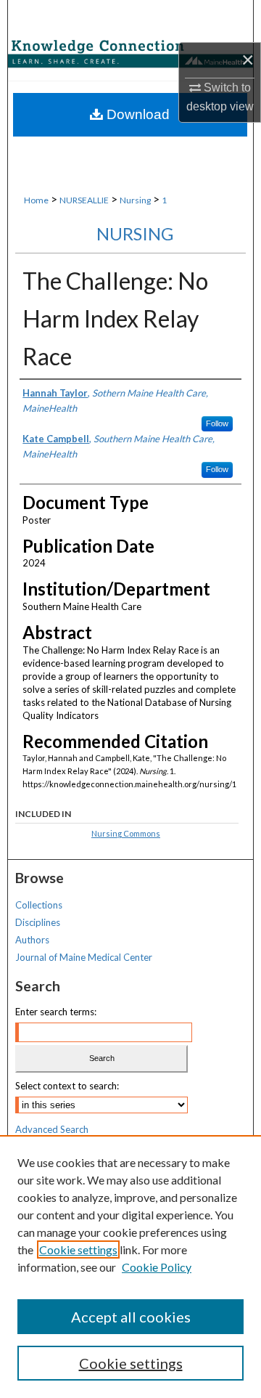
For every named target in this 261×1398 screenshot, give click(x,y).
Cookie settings (78, 1249)
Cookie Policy (156, 1267)
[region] (130, 1266)
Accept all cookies (131, 1316)
